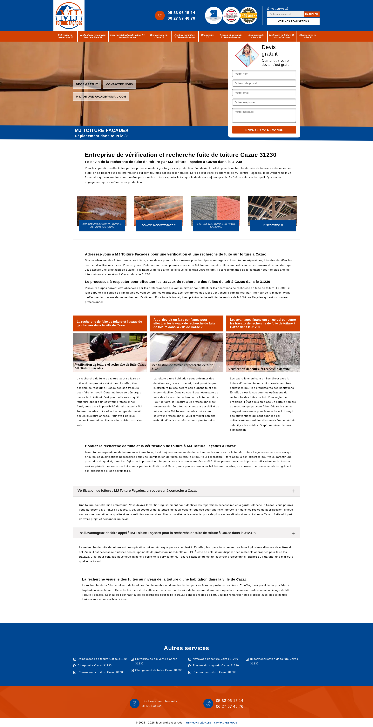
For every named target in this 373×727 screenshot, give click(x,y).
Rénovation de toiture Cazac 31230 (101, 672)
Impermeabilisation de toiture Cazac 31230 (274, 661)
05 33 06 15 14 (181, 12)
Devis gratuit (87, 84)
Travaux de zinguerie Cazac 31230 (216, 665)
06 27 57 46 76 (181, 18)
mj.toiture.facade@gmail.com (101, 96)
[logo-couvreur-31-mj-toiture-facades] (69, 15)
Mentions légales (198, 722)
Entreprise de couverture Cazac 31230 (156, 661)
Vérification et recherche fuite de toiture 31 (93, 36)
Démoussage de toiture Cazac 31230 (102, 658)
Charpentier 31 (207, 36)
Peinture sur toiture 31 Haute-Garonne (184, 36)
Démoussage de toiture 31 (159, 36)
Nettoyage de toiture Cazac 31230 (215, 658)
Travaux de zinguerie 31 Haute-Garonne (231, 36)
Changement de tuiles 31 (307, 36)
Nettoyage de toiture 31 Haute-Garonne (281, 36)
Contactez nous (119, 84)
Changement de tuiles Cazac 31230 (158, 670)
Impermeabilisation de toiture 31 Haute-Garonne (127, 36)
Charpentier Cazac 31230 (95, 665)
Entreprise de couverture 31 (65, 36)
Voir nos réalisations (293, 21)
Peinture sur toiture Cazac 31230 (214, 672)
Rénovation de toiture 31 (256, 36)
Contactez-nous (225, 722)
